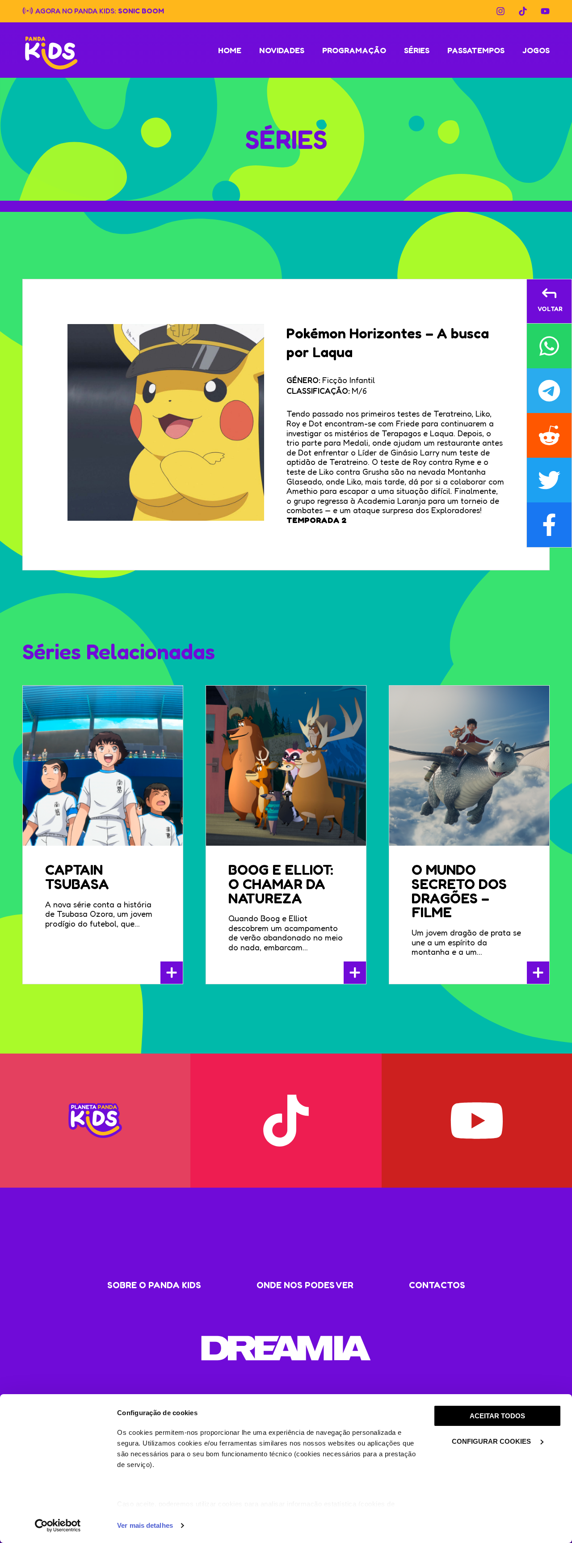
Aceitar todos (497, 1416)
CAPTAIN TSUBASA (77, 877)
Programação (354, 50)
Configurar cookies (492, 1441)
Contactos (437, 1285)
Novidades (281, 50)
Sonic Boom (141, 10)
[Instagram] (500, 11)
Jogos (536, 50)
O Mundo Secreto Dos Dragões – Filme (459, 891)
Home (229, 50)
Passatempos (476, 50)
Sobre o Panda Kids (154, 1285)
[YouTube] (545, 11)
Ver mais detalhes (145, 1525)
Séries (416, 50)
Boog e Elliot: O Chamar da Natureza (280, 884)
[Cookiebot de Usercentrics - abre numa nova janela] (58, 1525)
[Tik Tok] (522, 11)
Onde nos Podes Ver (305, 1285)
